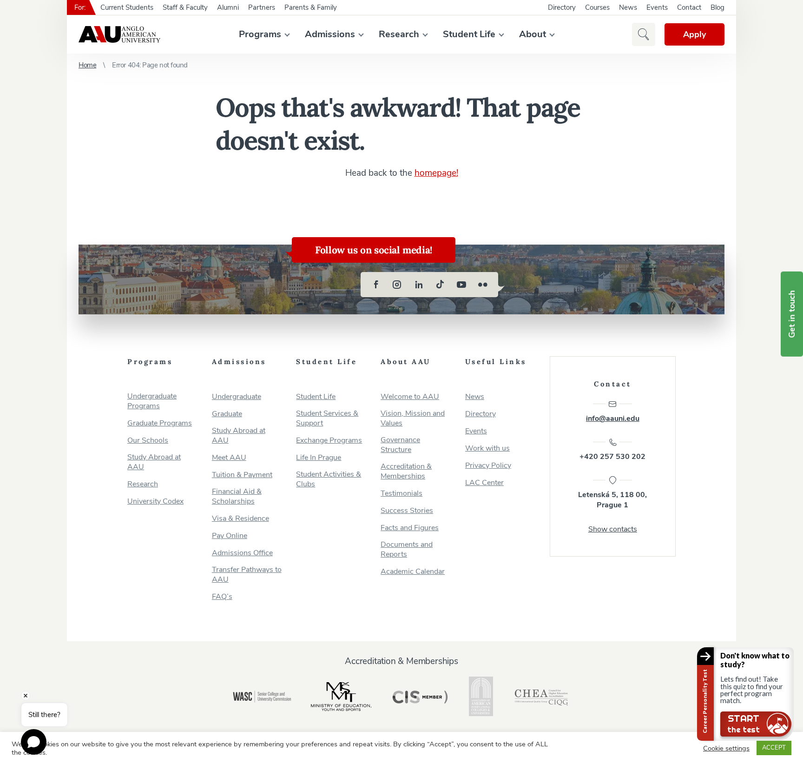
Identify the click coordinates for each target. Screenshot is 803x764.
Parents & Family (310, 7)
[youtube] (461, 285)
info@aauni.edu (612, 418)
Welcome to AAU (410, 397)
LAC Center (484, 483)
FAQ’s (222, 597)
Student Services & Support (327, 418)
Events (657, 7)
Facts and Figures (410, 528)
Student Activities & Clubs (328, 479)
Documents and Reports (407, 549)
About (532, 34)
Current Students (126, 7)
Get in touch (791, 314)
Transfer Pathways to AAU (247, 575)
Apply (694, 34)
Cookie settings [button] (726, 748)
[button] (643, 34)
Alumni (228, 7)
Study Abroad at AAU (154, 462)
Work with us (487, 448)
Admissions (330, 34)
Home (87, 65)
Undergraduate (236, 397)
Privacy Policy (488, 466)
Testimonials (401, 493)
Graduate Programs (159, 423)
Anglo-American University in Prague (119, 34)
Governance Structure (400, 445)
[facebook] (376, 285)
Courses (597, 7)
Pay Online (229, 536)
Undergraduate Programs (152, 401)
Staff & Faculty (185, 7)
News (628, 7)
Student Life (469, 34)
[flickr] (483, 285)
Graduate (227, 414)
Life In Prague (318, 458)
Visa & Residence (240, 519)
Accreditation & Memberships (406, 471)
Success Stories (407, 511)
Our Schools (147, 440)
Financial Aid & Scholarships (237, 496)
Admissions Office (242, 553)
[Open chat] (33, 742)
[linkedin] (419, 285)
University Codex (155, 501)
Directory (562, 7)
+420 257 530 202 (612, 457)
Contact (689, 7)
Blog (717, 7)
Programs (260, 34)
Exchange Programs (329, 440)
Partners (261, 7)
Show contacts (612, 529)
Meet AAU (229, 458)
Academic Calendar (413, 572)
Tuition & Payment (242, 475)
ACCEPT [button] (774, 748)
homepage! (436, 173)
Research (399, 34)
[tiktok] (440, 285)
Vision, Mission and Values (413, 418)
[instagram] (397, 285)
